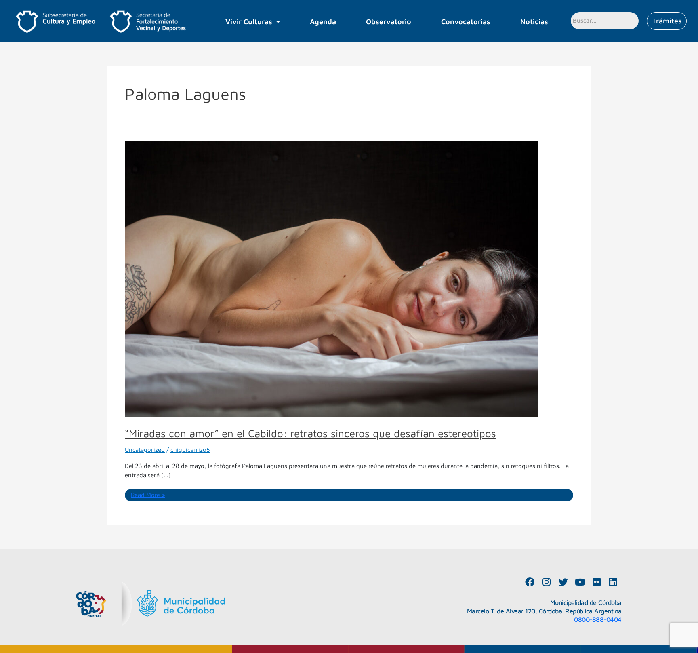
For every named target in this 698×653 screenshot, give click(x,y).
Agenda (323, 21)
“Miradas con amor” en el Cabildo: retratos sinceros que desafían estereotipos (310, 433)
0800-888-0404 (598, 619)
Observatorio (388, 21)
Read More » (148, 494)
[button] (253, 21)
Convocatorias (465, 21)
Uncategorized (145, 449)
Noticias (534, 21)
